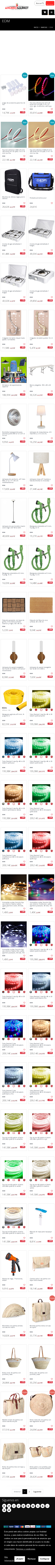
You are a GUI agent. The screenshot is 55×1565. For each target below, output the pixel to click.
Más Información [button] (9, 1559)
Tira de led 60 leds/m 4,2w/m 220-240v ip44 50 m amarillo (12, 1138)
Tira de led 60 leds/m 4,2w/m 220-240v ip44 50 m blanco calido (40, 1186)
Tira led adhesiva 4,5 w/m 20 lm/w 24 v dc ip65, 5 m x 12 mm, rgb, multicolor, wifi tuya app (40, 105)
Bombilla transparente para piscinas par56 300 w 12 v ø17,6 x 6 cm (13, 433)
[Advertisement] (27, 51)
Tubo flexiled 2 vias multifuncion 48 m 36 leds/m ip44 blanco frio (12, 1092)
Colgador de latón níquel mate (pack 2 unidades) (13, 339)
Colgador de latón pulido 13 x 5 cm (41, 339)
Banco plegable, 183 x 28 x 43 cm (40, 386)
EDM (3, 109)
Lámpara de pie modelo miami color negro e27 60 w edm (13, 527)
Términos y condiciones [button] (25, 1549)
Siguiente (37, 1491)
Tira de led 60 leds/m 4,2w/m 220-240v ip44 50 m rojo (40, 1138)
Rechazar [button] (32, 1559)
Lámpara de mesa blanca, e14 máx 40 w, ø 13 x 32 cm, (40, 433)
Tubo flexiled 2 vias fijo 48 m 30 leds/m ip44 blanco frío (41, 997)
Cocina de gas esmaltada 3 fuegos (39, 245)
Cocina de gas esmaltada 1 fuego (39, 292)
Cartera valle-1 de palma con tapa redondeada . (40, 1279)
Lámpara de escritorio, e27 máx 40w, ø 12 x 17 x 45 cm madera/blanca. (13, 480)
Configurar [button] (44, 1559)
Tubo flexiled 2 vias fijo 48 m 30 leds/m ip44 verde (41, 762)
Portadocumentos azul (38, 198)
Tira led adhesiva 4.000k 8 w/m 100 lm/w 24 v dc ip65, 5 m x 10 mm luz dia (41, 151)
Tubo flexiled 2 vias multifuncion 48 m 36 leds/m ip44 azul (12, 857)
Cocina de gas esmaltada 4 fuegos (11, 245)
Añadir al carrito (14, 118)
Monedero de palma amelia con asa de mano (12, 1326)
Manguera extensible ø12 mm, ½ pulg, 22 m (41, 527)
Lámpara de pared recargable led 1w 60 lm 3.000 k (40, 668)
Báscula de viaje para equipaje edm (41, 1232)
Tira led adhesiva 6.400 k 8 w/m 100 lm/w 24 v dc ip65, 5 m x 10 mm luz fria (13, 151)
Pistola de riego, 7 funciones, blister (12, 1279)
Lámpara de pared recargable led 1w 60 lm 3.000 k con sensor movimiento (13, 669)
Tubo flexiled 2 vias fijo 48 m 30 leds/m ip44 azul (13, 762)
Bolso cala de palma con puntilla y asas (39, 1373)
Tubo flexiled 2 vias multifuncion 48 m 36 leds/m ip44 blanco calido (40, 1045)
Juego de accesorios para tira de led (13, 103)
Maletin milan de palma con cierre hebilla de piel (12, 1420)
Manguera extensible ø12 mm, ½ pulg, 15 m (13, 574)
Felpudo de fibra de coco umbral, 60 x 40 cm (39, 621)
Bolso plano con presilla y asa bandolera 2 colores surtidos (40, 1467)
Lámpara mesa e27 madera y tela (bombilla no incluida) (40, 480)
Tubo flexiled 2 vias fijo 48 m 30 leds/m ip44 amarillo (41, 715)
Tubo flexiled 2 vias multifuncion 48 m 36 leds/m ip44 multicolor (12, 1045)
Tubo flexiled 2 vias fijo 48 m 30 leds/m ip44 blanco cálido (13, 809)
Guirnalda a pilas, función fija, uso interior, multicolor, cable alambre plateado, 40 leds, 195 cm (41, 905)
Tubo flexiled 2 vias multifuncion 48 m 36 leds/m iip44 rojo (40, 857)
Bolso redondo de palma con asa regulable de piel (40, 1420)
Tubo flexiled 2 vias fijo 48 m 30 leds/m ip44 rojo (13, 997)
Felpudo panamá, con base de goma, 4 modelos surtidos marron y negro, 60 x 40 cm (13, 622)
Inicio (36, 27)
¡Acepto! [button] (19, 1559)
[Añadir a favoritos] (24, 109)
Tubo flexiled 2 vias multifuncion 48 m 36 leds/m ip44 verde (40, 810)
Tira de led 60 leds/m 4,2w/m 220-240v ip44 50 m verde (12, 1185)
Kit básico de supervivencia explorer (11, 386)
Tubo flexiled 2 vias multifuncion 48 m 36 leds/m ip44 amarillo (40, 1092)
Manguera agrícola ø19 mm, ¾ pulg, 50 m (13, 715)
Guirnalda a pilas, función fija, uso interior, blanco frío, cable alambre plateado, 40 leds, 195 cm (13, 952)
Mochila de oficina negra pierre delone (13, 197)
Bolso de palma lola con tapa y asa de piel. (13, 1467)
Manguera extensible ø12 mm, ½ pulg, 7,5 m (41, 574)
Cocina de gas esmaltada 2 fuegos (11, 292)
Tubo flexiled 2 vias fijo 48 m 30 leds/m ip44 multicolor (41, 950)
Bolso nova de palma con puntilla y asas (11, 1373)
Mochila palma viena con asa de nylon (40, 1326)
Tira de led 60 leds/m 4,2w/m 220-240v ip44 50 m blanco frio (13, 1232)
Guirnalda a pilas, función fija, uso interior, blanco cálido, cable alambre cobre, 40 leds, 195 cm (13, 905)
